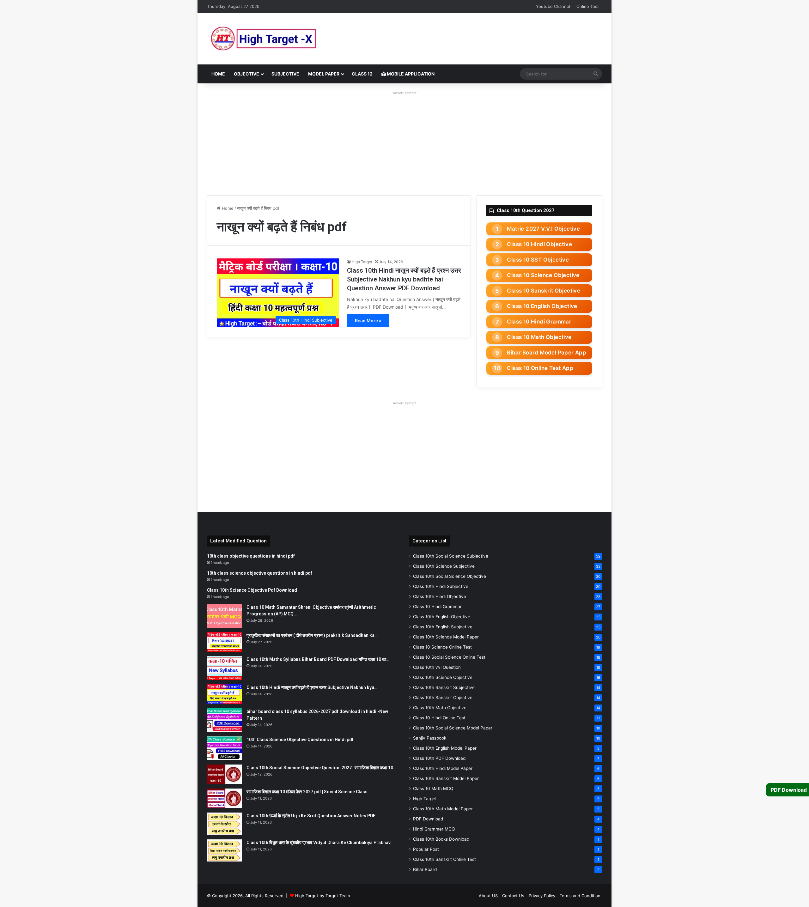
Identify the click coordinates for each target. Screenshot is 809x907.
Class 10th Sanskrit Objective (442, 697)
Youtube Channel (553, 6)
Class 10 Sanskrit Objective (543, 290)
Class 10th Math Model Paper (443, 808)
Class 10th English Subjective (442, 626)
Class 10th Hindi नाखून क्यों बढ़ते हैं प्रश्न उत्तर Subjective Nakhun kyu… (311, 687)
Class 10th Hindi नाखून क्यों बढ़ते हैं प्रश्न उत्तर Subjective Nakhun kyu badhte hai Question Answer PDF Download (404, 279)
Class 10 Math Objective (539, 337)
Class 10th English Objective (441, 616)
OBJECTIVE (246, 73)
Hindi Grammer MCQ (434, 828)
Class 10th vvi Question (437, 667)
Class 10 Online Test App (540, 368)
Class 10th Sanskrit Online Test (444, 859)
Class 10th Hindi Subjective (440, 586)
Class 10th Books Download (441, 839)
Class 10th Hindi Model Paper (442, 768)
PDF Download (428, 818)
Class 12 (362, 73)
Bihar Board (425, 869)
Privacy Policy (542, 895)
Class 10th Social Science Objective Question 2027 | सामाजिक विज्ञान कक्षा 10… (321, 767)
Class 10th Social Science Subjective (450, 556)
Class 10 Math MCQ (433, 788)
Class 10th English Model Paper (445, 748)
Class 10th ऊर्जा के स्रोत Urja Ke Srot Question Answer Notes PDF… (312, 815)
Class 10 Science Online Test (442, 647)
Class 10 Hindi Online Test (439, 717)
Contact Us (513, 895)
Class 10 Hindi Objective (539, 244)
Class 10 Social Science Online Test (449, 657)
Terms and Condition (580, 895)
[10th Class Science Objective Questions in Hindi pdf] (224, 748)
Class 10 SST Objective (538, 260)
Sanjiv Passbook (429, 738)
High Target (362, 261)
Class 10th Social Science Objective (449, 576)
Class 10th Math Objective (439, 707)
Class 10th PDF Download (439, 758)
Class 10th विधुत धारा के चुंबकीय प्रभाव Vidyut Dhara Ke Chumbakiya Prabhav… (319, 842)
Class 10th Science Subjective (444, 566)
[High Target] (286, 39)
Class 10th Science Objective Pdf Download (252, 590)
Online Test (587, 6)
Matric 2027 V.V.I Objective (543, 229)
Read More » (368, 320)
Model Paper (323, 73)
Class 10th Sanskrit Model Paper (446, 778)
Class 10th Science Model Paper (446, 636)
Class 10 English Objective (542, 306)
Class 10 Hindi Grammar (539, 321)
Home (218, 73)
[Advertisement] (404, 141)
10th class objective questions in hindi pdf (251, 556)
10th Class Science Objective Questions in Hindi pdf (300, 739)
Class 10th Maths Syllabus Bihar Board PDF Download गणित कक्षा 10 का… (317, 659)
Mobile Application (410, 73)
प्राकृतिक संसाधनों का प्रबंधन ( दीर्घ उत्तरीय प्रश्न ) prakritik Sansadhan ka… (312, 635)
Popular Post (426, 849)
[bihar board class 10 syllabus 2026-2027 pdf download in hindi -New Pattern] (224, 720)
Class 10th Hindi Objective (439, 596)
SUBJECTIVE (285, 73)
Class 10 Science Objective (543, 275)
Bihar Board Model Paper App (546, 352)
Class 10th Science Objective (442, 677)
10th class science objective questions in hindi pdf (259, 573)
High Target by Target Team (322, 895)
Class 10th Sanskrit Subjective (444, 687)
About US (488, 895)
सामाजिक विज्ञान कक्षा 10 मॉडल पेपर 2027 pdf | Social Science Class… (308, 791)
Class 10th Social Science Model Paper (452, 727)
